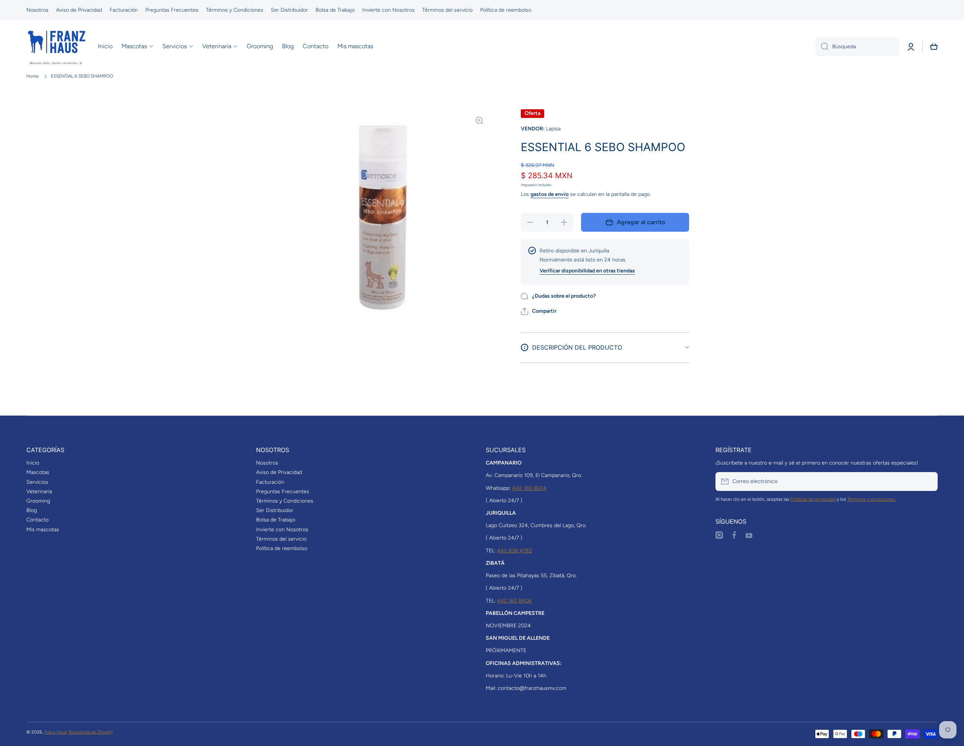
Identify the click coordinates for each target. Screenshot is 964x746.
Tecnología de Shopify (90, 732)
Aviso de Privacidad (279, 472)
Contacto (37, 520)
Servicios (37, 482)
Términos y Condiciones (284, 501)
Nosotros (267, 463)
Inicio (32, 463)
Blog (31, 510)
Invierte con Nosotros (282, 529)
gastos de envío (550, 194)
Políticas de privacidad (813, 499)
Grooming (38, 501)
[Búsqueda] (821, 46)
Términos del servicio (281, 539)
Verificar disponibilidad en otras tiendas (587, 271)
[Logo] (56, 47)
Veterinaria (39, 491)
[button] (934, 46)
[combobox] (857, 46)
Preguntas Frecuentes (282, 491)
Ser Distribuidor (274, 510)
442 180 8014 (529, 488)
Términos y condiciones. (871, 499)
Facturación (270, 482)
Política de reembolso (281, 548)
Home (32, 76)
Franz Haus (55, 732)
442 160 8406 (514, 601)
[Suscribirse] (928, 481)
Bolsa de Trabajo (275, 520)
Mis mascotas (42, 529)
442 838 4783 (514, 550)
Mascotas (37, 472)
